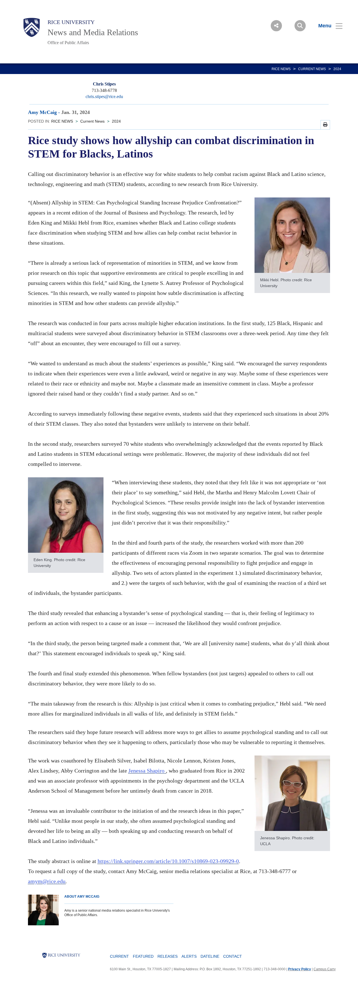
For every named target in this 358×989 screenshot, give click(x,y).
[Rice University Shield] (31, 27)
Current (119, 956)
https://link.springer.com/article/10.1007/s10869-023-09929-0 (168, 861)
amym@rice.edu (46, 881)
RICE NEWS (281, 69)
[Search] (300, 25)
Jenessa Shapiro (147, 771)
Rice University (71, 22)
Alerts (189, 956)
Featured (143, 956)
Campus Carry (325, 969)
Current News (312, 69)
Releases (167, 956)
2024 (337, 69)
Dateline (210, 956)
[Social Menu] (276, 25)
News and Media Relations (93, 32)
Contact (232, 956)
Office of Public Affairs (68, 42)
